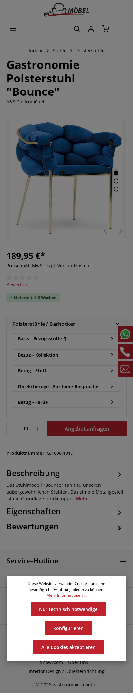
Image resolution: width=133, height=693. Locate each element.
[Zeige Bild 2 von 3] (116, 181)
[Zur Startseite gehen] (66, 10)
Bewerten (16, 285)
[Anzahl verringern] (13, 428)
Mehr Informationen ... (66, 595)
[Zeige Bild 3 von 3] (116, 189)
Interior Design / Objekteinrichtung (67, 671)
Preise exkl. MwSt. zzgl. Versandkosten (47, 265)
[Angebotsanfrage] (120, 28)
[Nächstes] (120, 231)
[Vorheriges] (106, 231)
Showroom (51, 662)
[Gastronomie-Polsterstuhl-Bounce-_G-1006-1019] (66, 178)
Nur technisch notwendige (68, 609)
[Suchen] (76, 28)
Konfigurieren (68, 628)
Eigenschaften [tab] (33, 511)
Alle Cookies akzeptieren (68, 647)
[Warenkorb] (105, 28)
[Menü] (12, 28)
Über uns (78, 662)
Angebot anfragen (87, 428)
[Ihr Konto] (91, 28)
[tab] (64, 484)
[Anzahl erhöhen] (38, 428)
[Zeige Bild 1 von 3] (116, 173)
